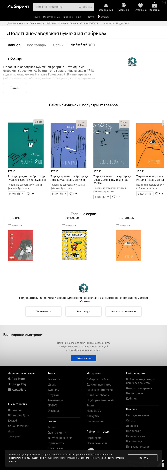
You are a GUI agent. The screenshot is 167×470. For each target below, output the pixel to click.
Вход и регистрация (139, 388)
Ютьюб (12, 420)
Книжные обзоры (98, 395)
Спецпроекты (95, 421)
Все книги (53, 379)
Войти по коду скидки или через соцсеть (140, 381)
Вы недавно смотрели (22, 334)
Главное (68, 16)
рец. (80, 122)
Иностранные (51, 16)
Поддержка (122, 23)
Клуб (91, 16)
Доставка (132, 426)
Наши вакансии (97, 443)
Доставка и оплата (17, 23)
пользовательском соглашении (61, 457)
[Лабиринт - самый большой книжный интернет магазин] (19, 5)
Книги (36, 16)
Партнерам (94, 438)
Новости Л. (94, 410)
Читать (15, 88)
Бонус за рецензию (59, 438)
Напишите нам (135, 436)
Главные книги (56, 432)
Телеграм (14, 436)
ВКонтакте (15, 410)
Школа (51, 384)
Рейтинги (51, 23)
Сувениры (53, 410)
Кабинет (131, 398)
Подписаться (44, 311)
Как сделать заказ (137, 415)
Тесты (90, 405)
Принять (143, 457)
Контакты (109, 23)
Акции (51, 427)
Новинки (63, 23)
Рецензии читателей (100, 390)
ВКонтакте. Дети (18, 415)
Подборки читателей (100, 400)
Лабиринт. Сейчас (98, 379)
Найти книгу (83, 358)
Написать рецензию (123, 311)
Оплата (130, 420)
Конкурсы (93, 416)
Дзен (11, 431)
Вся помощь (134, 441)
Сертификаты (37, 23)
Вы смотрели (134, 393)
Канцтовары (55, 400)
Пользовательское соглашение (138, 448)
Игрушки (53, 395)
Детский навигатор (99, 384)
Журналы (53, 390)
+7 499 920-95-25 (89, 23)
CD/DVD (52, 405)
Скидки (74, 23)
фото (38, 121)
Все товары (83, 311)
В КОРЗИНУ (16, 193)
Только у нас (55, 448)
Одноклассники (18, 426)
